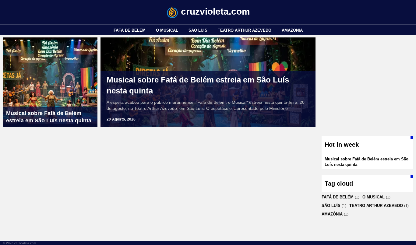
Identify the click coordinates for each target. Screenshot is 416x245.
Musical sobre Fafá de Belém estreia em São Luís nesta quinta (198, 85)
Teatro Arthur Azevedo (244, 30)
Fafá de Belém (130, 30)
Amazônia (292, 30)
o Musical (167, 30)
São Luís (198, 30)
